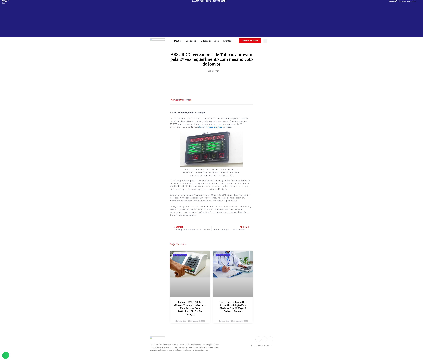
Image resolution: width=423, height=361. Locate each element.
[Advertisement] (211, 21)
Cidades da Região (209, 40)
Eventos (227, 40)
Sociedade (191, 40)
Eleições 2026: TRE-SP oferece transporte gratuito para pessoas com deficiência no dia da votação (190, 308)
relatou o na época (214, 127)
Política (177, 40)
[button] (265, 41)
